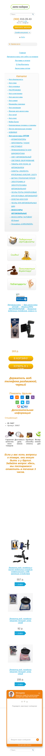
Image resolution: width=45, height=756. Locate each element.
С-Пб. (25, 21)
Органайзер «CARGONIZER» (22, 224)
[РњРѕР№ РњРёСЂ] (22, 397)
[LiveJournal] (27, 397)
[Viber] (32, 397)
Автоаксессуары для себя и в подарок (22, 57)
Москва (20, 21)
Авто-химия (13, 101)
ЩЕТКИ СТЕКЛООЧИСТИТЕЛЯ (23, 178)
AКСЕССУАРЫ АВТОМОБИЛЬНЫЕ (21, 308)
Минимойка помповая (17, 104)
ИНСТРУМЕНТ (16, 146)
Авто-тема (12, 83)
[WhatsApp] (17, 402)
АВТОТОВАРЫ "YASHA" (20, 143)
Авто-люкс (13, 118)
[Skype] (22, 402)
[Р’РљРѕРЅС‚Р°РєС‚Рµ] (11, 397)
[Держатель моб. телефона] (20, 603)
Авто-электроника (15, 93)
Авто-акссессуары (16, 97)
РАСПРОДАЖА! (15, 90)
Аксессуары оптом (22, 68)
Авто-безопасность (16, 79)
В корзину (21, 358)
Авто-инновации (15, 108)
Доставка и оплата (22, 60)
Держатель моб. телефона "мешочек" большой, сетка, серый (20, 672)
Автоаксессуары (14, 305)
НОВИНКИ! (13, 132)
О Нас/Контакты (22, 64)
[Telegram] (27, 402)
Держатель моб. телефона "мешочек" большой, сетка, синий (20, 621)
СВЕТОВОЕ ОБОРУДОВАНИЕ (22, 160)
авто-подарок (22, 7)
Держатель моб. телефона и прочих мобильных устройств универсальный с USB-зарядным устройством (20, 571)
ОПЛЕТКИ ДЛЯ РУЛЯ (19, 199)
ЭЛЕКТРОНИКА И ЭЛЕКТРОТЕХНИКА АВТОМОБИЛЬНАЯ (19, 185)
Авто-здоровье (14, 86)
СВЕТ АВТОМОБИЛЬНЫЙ (21, 157)
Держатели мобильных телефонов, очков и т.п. (22, 310)
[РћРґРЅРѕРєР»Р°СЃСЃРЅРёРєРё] (17, 397)
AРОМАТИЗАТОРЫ (18, 139)
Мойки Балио (14, 122)
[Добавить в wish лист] (22, 407)
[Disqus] (20, 506)
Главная (22, 53)
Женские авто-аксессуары (19, 111)
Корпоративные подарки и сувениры (22, 125)
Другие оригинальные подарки (20, 129)
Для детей (13, 115)
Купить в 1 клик (21, 367)
